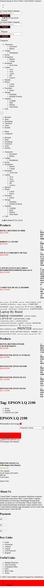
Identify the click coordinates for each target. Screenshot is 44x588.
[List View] (22, 424)
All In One (13, 65)
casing (19, 304)
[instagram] (5, 7)
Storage (7, 92)
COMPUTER (33, 304)
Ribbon (12, 105)
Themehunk (38, 577)
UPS (6, 109)
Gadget (7, 51)
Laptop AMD (3, 309)
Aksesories (9, 44)
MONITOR (37, 323)
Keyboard (13, 47)
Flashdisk (12, 94)
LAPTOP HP (6, 318)
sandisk (34, 331)
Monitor (8, 80)
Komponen (9, 57)
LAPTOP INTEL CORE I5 (7, 321)
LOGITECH (28, 323)
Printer (7, 82)
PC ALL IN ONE (27, 325)
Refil (11, 103)
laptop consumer (11, 315)
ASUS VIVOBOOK (30, 302)
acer (1, 302)
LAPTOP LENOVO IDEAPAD (8, 323)
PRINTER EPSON (37, 329)
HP (10, 76)
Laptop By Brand (11, 311)
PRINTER (24, 328)
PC (20, 325)
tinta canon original (22, 334)
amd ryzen (21, 302)
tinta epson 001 (33, 334)
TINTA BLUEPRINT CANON (8, 334)
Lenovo (12, 78)
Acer (11, 69)
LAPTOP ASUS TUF (23, 309)
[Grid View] (20, 424)
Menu (7, 132)
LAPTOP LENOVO (21, 321)
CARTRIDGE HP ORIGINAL (8, 304)
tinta (40, 332)
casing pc (24, 304)
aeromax (6, 302)
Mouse (11, 49)
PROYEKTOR (4, 332)
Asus (11, 72)
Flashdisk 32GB (19, 307)
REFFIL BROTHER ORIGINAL (20, 332)
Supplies (8, 99)
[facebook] (5, 5)
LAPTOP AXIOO (36, 309)
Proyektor (8, 88)
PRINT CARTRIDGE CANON (8, 329)
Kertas (7, 55)
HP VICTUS (31, 307)
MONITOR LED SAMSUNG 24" (9, 325)
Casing (12, 61)
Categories (9, 134)
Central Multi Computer (15, 577)
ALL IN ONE (13, 302)
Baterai (12, 59)
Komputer (8, 63)
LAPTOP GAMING (30, 316)
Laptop (7, 67)
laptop (38, 306)
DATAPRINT (4, 307)
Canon (11, 84)
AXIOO (39, 302)
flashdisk (11, 307)
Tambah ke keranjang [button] (6, 435)
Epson (11, 86)
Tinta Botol (13, 107)
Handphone (13, 53)
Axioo (11, 74)
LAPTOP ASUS (12, 309)
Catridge (12, 101)
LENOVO (21, 323)
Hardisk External (15, 96)
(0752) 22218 (13, 18)
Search (5, 16)
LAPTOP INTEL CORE (21, 319)
